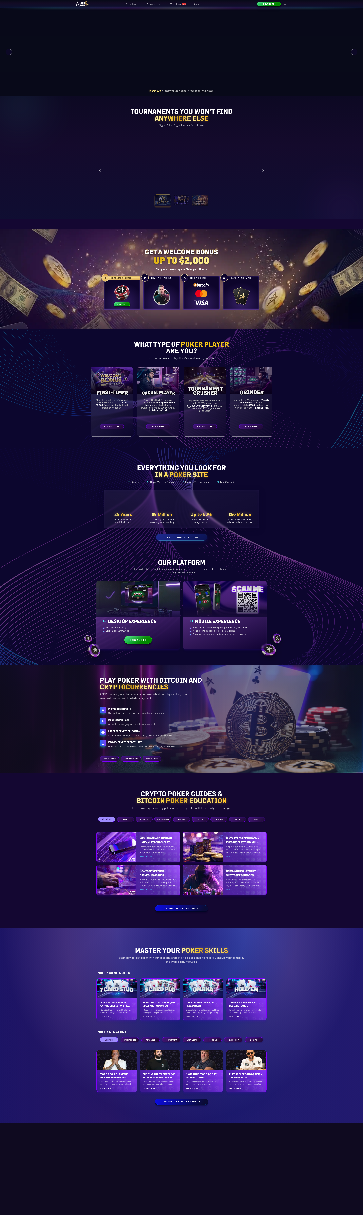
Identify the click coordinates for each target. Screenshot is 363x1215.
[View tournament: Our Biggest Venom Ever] (200, 200)
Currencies (144, 819)
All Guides (106, 819)
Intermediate (130, 1039)
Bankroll (238, 819)
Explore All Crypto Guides (181, 908)
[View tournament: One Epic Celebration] (163, 200)
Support (197, 4)
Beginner (109, 1039)
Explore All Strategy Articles (181, 1101)
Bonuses (219, 819)
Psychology (233, 1039)
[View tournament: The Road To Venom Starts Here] (181, 200)
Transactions (163, 819)
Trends (256, 819)
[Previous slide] (9, 52)
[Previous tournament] (100, 170)
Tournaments (153, 4)
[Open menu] (285, 4)
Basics (125, 819)
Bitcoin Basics (109, 758)
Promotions (131, 4)
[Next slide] (354, 52)
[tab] (155, 91)
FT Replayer (178, 4)
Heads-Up (212, 1039)
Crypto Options (131, 758)
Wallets (181, 819)
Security (200, 819)
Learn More (237, 185)
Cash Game (191, 1039)
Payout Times (151, 758)
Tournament (171, 1039)
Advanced (150, 1039)
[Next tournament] (263, 170)
